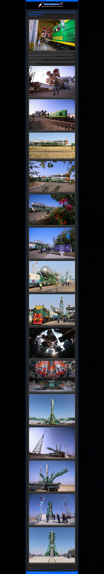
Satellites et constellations (51, 567)
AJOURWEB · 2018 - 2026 (46, 572)
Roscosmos (41, 64)
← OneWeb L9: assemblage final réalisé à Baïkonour (35, 569)
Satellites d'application (45, 567)
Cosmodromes (33, 567)
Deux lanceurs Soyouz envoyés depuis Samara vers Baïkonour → (67, 569)
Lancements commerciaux (39, 567)
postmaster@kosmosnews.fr (72, 572)
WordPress (32, 572)
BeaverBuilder (36, 572)
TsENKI (39, 64)
